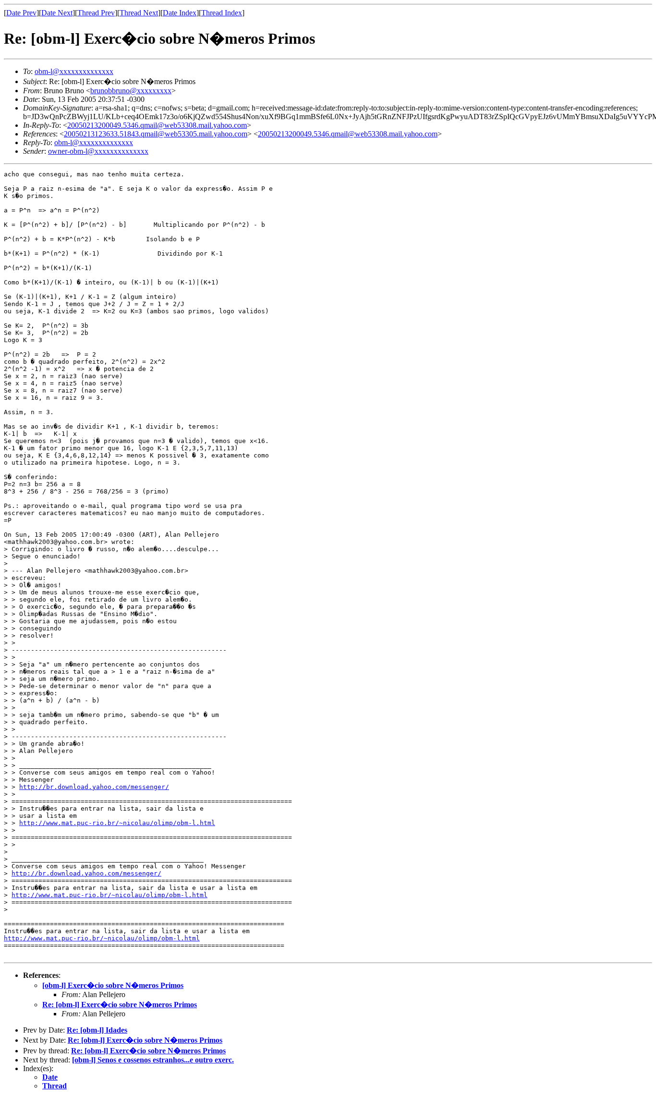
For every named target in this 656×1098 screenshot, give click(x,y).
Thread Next (139, 13)
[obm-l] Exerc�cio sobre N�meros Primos (112, 985)
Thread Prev (96, 13)
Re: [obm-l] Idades (97, 1030)
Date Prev (21, 13)
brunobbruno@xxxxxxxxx (130, 90)
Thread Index (221, 13)
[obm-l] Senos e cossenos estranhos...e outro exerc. (153, 1060)
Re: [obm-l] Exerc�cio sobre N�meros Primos (119, 1004)
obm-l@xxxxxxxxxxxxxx (74, 71)
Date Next (57, 13)
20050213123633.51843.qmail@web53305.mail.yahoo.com (155, 134)
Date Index (179, 13)
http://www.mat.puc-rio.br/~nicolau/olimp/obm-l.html (117, 823)
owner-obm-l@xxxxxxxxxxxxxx (98, 151)
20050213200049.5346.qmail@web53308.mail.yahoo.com (157, 125)
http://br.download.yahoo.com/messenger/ (94, 786)
